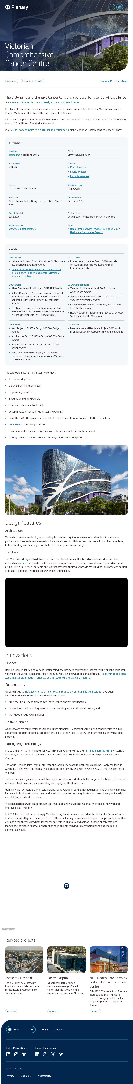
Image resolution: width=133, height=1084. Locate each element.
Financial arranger (79, 176)
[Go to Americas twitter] (53, 1054)
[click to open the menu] (112, 7)
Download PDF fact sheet (113, 81)
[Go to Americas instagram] (45, 1054)
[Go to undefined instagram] (16, 1054)
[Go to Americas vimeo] (61, 1054)
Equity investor (78, 171)
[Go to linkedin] (8, 1054)
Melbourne (14, 154)
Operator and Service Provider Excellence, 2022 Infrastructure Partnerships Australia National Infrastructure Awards (36, 273)
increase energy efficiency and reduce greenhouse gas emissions (63, 691)
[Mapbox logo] (8, 929)
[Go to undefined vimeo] (24, 1054)
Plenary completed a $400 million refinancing (42, 130)
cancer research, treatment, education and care (44, 102)
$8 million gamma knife (98, 750)
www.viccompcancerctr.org (23, 228)
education (15, 424)
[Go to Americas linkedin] (37, 1054)
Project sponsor (78, 166)
